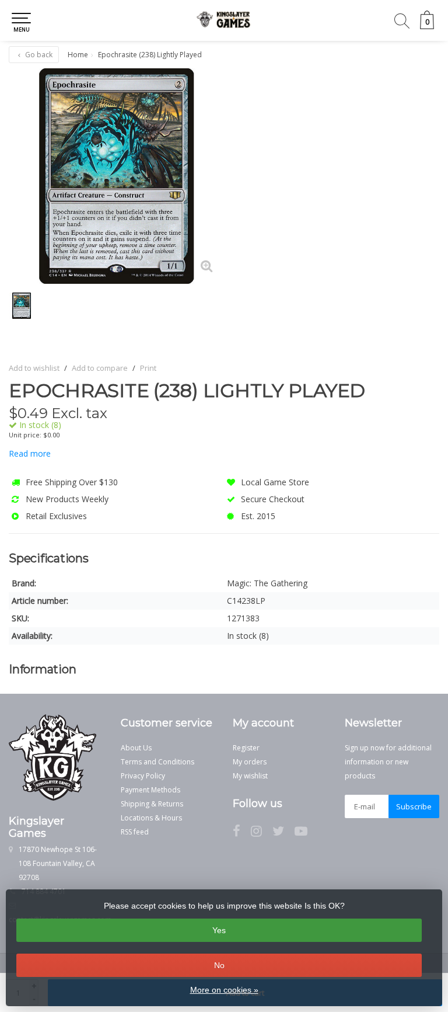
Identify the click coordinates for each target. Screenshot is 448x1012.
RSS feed (135, 832)
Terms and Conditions (157, 762)
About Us (136, 748)
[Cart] (427, 26)
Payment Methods (150, 790)
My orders (250, 762)
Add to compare (100, 368)
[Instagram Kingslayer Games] (261, 833)
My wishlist (250, 776)
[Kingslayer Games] (224, 20)
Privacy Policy (143, 776)
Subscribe (414, 806)
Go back (37, 55)
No (219, 965)
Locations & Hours (151, 818)
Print (148, 368)
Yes (219, 930)
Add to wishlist (34, 368)
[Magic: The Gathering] (408, 390)
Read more (30, 453)
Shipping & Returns (152, 804)
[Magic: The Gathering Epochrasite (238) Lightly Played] (116, 176)
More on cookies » (224, 989)
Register (246, 748)
